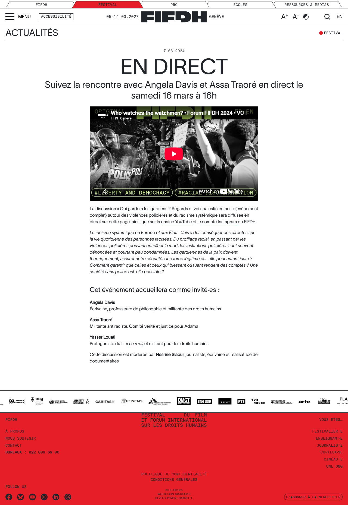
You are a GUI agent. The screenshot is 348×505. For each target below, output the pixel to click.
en (340, 16)
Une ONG (334, 466)
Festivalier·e (327, 431)
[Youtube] (32, 497)
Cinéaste (333, 459)
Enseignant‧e (329, 438)
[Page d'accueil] (174, 16)
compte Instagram (219, 221)
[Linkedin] (55, 497)
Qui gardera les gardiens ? (145, 208)
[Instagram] (44, 497)
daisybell (186, 498)
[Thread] (67, 497)
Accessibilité (56, 16)
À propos (14, 431)
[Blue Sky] (20, 497)
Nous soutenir (20, 438)
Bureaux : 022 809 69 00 (32, 452)
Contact (13, 445)
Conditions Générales (174, 480)
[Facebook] (8, 497)
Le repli (136, 343)
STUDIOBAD (182, 494)
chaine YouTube (176, 221)
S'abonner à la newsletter (313, 497)
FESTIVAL (333, 33)
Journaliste (330, 445)
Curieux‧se (332, 452)
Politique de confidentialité (174, 474)
